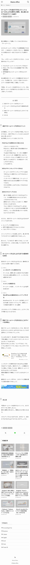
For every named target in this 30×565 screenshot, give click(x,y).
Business (5, 16)
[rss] (15, 557)
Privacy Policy (15, 560)
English (5, 537)
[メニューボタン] (2, 2)
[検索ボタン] (28, 2)
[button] (5, 433)
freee (4, 544)
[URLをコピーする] (24, 433)
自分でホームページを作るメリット (13, 103)
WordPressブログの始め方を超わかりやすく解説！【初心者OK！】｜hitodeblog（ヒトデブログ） (19, 356)
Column (9, 16)
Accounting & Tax (7, 528)
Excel (4, 541)
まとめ (6, 115)
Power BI (5, 547)
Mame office (15, 2)
